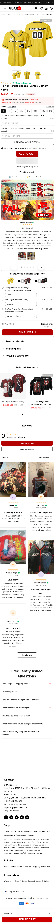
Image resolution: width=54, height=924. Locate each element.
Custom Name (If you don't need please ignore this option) (22, 116)
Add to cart (27, 919)
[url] (16, 807)
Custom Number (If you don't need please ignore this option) (23, 129)
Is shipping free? (10, 692)
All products (13, 15)
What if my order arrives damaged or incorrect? (23, 724)
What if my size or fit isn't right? (16, 708)
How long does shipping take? (15, 684)
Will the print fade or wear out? (16, 716)
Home (2, 15)
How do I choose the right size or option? (21, 700)
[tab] (21, 267)
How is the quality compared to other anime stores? (22, 733)
